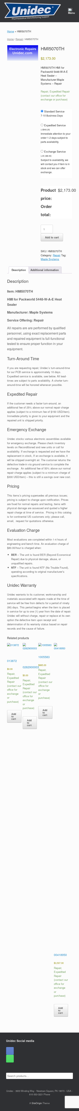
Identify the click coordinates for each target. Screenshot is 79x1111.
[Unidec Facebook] (10, 1051)
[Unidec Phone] (10, 1059)
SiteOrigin (37, 1103)
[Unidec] (32, 11)
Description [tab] (19, 270)
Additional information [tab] (44, 270)
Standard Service (54, 111)
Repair (19, 39)
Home (10, 31)
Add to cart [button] (13, 716)
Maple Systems (50, 259)
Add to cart (52, 237)
